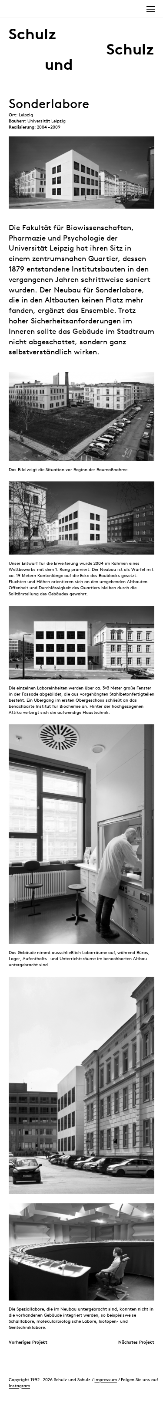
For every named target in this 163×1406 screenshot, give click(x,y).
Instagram (19, 1385)
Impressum (105, 1379)
